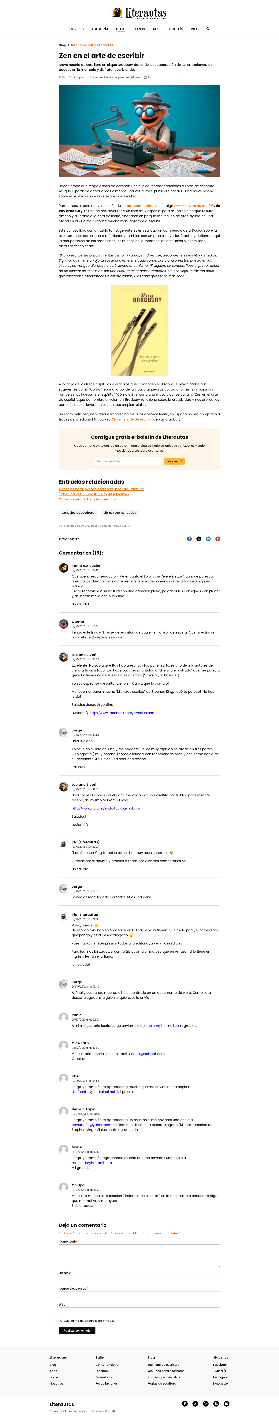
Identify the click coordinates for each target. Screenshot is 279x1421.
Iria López (92, 77)
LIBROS (139, 29)
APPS (157, 29)
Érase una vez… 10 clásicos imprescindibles (94, 494)
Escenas (101, 1371)
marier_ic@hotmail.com (92, 1163)
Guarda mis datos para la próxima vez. (89, 1321)
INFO (195, 29)
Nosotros (56, 1383)
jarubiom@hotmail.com (162, 1025)
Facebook (220, 1365)
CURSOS (76, 29)
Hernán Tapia (84, 1109)
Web (62, 1305)
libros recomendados (140, 206)
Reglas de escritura (161, 1383)
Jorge (77, 730)
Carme (78, 621)
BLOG (121, 29)
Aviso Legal (77, 1411)
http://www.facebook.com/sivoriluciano (121, 713)
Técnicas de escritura (163, 1365)
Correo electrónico (73, 1289)
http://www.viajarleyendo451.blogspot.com (106, 808)
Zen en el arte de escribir (194, 206)
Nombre (66, 1273)
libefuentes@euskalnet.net (93, 1092)
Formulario (103, 1377)
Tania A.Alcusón (86, 565)
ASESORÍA (100, 29)
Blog (62, 45)
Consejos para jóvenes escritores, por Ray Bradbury (101, 489)
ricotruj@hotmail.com (147, 1054)
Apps (53, 1371)
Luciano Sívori (84, 654)
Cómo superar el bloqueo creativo (87, 499)
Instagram (221, 1377)
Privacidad (58, 1411)
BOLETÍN (176, 29)
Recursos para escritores (92, 45)
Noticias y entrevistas (163, 1377)
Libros (54, 1377)
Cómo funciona (107, 1365)
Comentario (69, 1241)
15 (149, 77)
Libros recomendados (120, 513)
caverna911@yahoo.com (91, 1125)
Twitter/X (220, 1371)
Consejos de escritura (78, 513)
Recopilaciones (106, 1383)
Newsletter (221, 1383)
